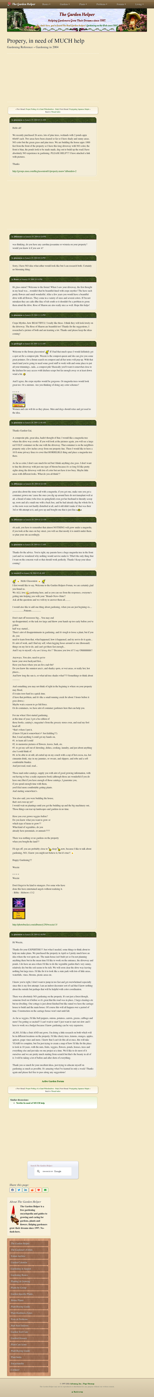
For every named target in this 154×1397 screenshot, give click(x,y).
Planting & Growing (20, 1281)
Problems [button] (101, 4)
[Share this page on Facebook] (12, 1190)
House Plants (17, 1300)
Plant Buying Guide (20, 1306)
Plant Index (16, 1357)
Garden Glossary (19, 1338)
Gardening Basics (19, 1275)
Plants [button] (82, 4)
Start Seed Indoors (19, 1325)
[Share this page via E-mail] (45, 1190)
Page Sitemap (88, 1383)
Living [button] (139, 4)
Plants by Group (18, 1287)
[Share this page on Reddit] (32, 1190)
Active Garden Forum (53, 1081)
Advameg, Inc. (76, 1383)
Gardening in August (21, 1268)
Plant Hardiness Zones (21, 1312)
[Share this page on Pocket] (39, 1190)
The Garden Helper (23, 4)
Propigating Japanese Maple (79, 109)
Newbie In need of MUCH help (30, 1103)
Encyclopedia (17, 1363)
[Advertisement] (53, 78)
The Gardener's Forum (21, 1249)
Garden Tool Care (19, 1331)
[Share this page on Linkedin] (26, 1190)
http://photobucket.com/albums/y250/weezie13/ (34, 924)
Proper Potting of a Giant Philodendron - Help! (42, 109)
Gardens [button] (64, 4)
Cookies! (15, 1369)
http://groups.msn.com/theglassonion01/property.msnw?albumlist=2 (44, 171)
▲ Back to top (77, 1391)
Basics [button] (45, 4)
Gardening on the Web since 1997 (101, 25)
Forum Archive (18, 1256)
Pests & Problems (19, 1319)
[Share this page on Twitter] (19, 1190)
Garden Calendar (19, 1262)
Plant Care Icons (19, 1344)
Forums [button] (120, 4)
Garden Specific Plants (22, 1293)
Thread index (55, 112)
